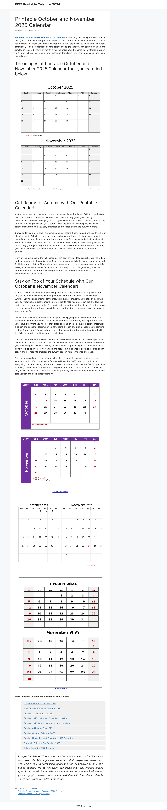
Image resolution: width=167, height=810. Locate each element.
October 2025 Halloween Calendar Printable (45, 718)
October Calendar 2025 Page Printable (34, 794)
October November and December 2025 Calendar (48, 738)
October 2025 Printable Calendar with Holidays (47, 723)
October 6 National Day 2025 (38, 728)
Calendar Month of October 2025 (40, 703)
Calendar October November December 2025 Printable (40, 791)
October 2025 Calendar (27, 788)
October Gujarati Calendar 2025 (39, 733)
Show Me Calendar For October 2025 (42, 743)
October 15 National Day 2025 (38, 713)
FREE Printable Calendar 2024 (37, 4)
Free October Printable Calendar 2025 (42, 708)
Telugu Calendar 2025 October (39, 748)
